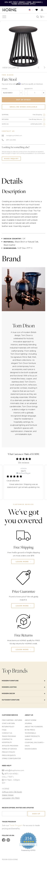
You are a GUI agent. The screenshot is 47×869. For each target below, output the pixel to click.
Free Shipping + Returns (12, 720)
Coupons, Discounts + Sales (34, 744)
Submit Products (32, 736)
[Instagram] (8, 841)
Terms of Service (9, 749)
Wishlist (28, 739)
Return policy (8, 727)
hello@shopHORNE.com (14, 135)
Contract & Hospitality (7, 740)
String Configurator (11, 758)
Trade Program (9, 736)
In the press (30, 730)
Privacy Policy (8, 752)
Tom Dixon (8, 75)
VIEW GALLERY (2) (10, 67)
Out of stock (23, 100)
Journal (28, 723)
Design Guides (31, 749)
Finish (4, 89)
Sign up (36, 814)
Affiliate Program (10, 746)
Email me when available (23, 107)
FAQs (4, 730)
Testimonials (30, 733)
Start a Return (8, 723)
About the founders (34, 727)
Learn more (22, 561)
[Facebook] (3, 841)
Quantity (28, 89)
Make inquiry (11, 158)
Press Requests (9, 755)
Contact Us (7, 733)
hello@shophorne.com (13, 770)
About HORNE (30, 720)
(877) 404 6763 (11, 140)
